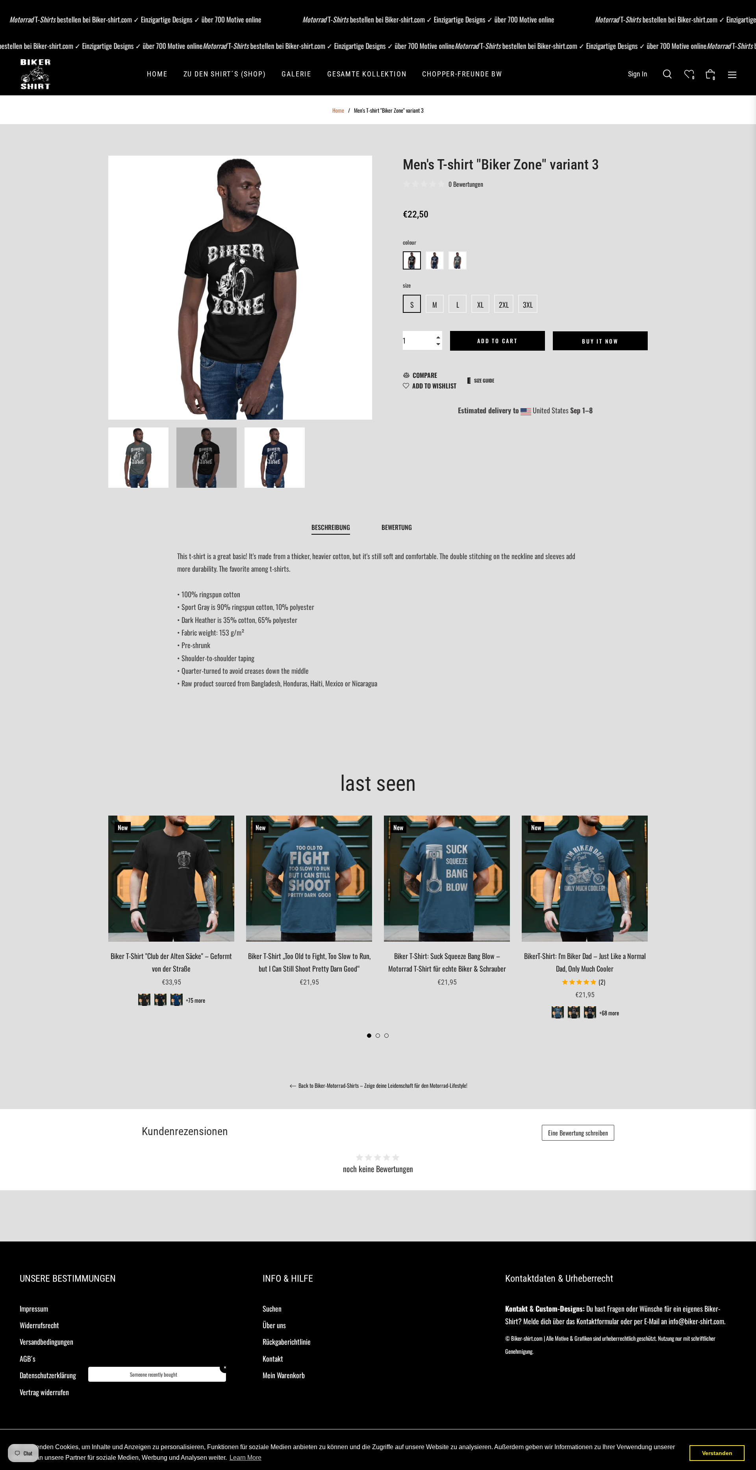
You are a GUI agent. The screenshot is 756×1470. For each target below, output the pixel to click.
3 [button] (386, 1035)
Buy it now (600, 341)
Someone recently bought (153, 1374)
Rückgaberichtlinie (287, 1341)
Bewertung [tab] (397, 527)
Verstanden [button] (717, 1453)
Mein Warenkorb (284, 1375)
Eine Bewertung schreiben (578, 1132)
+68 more (609, 1013)
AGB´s (27, 1358)
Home (338, 110)
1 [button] (369, 1035)
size (407, 285)
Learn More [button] (245, 1457)
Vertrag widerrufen (44, 1392)
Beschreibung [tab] (330, 527)
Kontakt (273, 1358)
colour (409, 242)
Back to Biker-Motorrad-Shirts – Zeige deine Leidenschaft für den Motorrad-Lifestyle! (382, 1085)
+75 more (195, 1000)
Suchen (272, 1308)
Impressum (34, 1308)
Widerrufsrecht (39, 1325)
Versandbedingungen (46, 1341)
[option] (171, 921)
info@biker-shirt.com (696, 1321)
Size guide (484, 380)
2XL (504, 304)
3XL (528, 304)
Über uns (274, 1325)
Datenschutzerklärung (48, 1375)
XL (480, 304)
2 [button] (378, 1035)
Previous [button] (112, 927)
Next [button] (644, 927)
